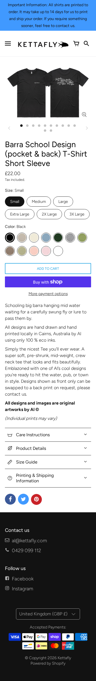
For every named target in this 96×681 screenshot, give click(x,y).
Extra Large (19, 214)
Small (14, 201)
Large (63, 201)
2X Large (49, 214)
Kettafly (64, 657)
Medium (39, 201)
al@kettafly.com (29, 541)
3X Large (76, 214)
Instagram (22, 589)
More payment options (48, 293)
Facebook (22, 579)
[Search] (86, 43)
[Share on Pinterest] (36, 499)
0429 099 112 (26, 550)
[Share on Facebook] (10, 499)
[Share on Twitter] (23, 499)
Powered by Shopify (48, 663)
